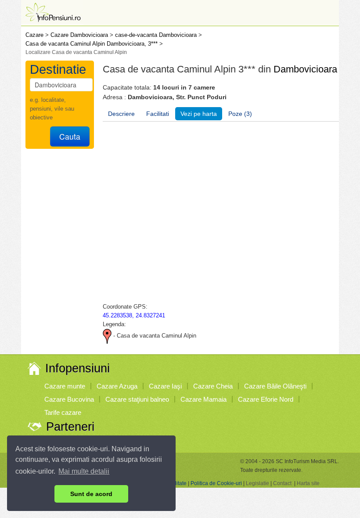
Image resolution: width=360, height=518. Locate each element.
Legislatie (257, 483)
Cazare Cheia (213, 386)
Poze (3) (240, 113)
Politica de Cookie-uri (216, 483)
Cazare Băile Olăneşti (275, 386)
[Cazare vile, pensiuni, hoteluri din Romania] (52, 11)
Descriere (121, 113)
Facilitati (157, 113)
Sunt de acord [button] (91, 493)
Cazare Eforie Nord (265, 399)
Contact (282, 483)
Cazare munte (64, 386)
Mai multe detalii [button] (83, 471)
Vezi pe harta (198, 113)
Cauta (69, 136)
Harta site (308, 483)
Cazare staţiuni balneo (137, 399)
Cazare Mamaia (203, 399)
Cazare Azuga (117, 386)
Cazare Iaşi (165, 386)
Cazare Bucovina (69, 399)
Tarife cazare (62, 412)
